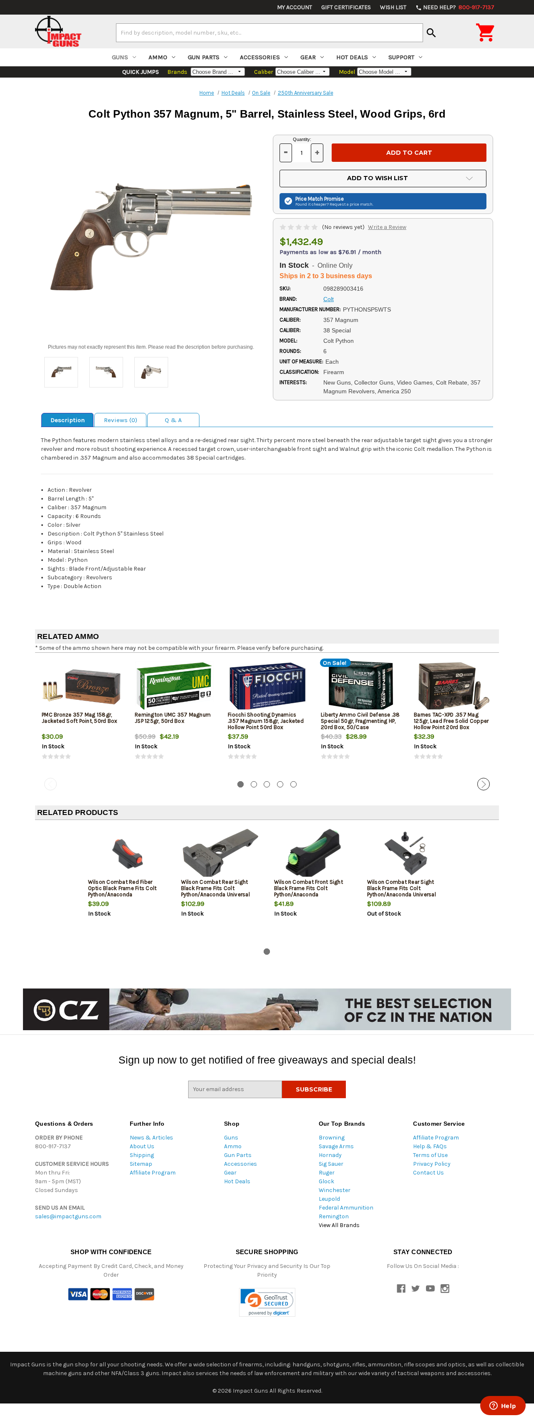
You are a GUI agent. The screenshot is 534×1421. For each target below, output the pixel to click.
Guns (120, 57)
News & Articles (151, 1137)
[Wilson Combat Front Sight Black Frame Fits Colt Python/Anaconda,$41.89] (313, 854)
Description (67, 420)
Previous (50, 784)
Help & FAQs (430, 1146)
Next (483, 784)
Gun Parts (203, 57)
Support (401, 57)
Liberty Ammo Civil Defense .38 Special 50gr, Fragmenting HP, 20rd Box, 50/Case (360, 721)
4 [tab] (280, 784)
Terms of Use (430, 1155)
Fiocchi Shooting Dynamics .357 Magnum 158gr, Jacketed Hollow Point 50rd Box (266, 721)
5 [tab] (293, 784)
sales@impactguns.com (68, 1216)
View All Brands (339, 1225)
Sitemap (141, 1163)
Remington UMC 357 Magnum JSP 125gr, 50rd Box (173, 718)
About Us (142, 1146)
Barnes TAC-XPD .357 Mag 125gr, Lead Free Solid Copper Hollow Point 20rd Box (451, 721)
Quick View (82, 686)
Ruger (327, 1172)
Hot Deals (352, 57)
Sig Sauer (331, 1163)
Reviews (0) (120, 420)
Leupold (329, 1198)
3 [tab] (267, 784)
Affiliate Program (153, 1172)
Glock (326, 1181)
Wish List (393, 7)
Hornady (330, 1155)
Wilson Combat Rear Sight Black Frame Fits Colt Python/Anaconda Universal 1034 (215, 891)
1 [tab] (240, 784)
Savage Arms (336, 1146)
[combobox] (269, 32)
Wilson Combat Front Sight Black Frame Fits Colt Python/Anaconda (308, 888)
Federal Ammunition (346, 1207)
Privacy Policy (432, 1163)
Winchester (334, 1190)
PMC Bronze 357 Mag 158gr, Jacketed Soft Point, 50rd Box (79, 718)
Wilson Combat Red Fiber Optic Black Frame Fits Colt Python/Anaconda (122, 888)
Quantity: (302, 139)
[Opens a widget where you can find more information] (503, 1406)
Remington (334, 1216)
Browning (332, 1137)
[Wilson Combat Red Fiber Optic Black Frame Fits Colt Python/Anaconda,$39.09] (127, 854)
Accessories (260, 57)
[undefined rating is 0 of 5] (299, 227)
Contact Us (428, 1172)
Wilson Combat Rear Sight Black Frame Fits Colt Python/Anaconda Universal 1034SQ (401, 891)
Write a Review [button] (387, 227)
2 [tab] (254, 784)
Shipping (142, 1155)
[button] (267, 1302)
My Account (294, 7)
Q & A (173, 420)
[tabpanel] (81, 717)
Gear (308, 57)
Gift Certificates (346, 7)
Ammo (158, 57)
